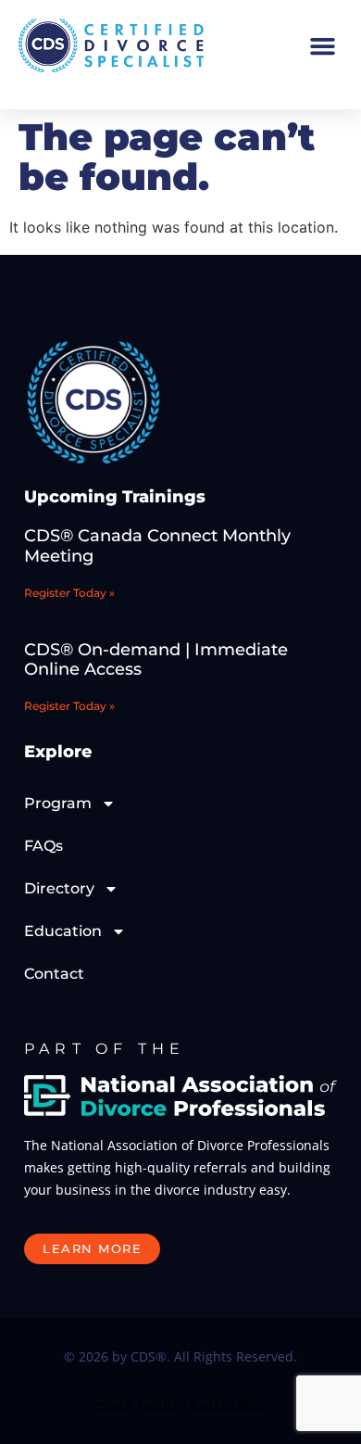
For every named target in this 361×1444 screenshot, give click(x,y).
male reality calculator (181, 1405)
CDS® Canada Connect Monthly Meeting (157, 546)
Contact (54, 973)
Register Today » (69, 593)
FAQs (43, 846)
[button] (323, 45)
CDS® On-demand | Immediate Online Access (156, 660)
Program (58, 803)
